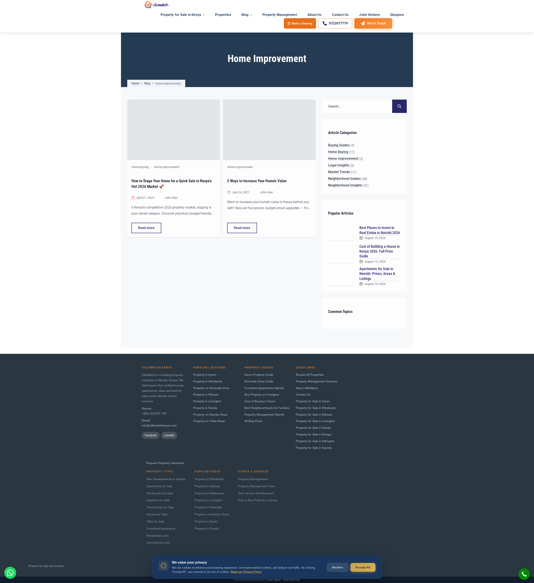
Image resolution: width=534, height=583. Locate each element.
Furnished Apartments (161, 528)
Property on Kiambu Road (210, 414)
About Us (314, 15)
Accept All (362, 567)
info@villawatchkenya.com (159, 425)
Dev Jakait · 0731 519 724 (284, 580)
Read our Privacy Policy (246, 571)
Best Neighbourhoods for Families (266, 408)
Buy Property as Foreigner (261, 394)
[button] (10, 573)
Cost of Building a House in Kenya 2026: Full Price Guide (379, 251)
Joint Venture (369, 15)
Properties (223, 15)
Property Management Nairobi (264, 414)
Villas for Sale (155, 521)
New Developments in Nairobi (165, 479)
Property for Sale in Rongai (313, 434)
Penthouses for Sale (159, 493)
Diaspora (397, 15)
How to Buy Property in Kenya (257, 500)
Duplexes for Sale (158, 500)
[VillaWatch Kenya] (156, 4)
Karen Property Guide (258, 374)
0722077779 (338, 23)
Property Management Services (317, 381)
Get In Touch (376, 23)
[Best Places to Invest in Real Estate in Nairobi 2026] (340, 232)
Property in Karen (204, 374)
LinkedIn (169, 435)
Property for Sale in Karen (313, 401)
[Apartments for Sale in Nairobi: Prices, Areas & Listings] (340, 276)
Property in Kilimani (206, 394)
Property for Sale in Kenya (181, 15)
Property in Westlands (207, 381)
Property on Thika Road (209, 421)
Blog (245, 15)
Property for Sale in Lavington (315, 421)
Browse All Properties (310, 374)
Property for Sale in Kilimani (314, 414)
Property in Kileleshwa (209, 493)
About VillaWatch (307, 388)
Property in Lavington (207, 401)
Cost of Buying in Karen (260, 401)
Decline (337, 567)
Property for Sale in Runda (313, 427)
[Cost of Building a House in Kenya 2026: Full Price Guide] (340, 253)
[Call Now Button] (524, 574)
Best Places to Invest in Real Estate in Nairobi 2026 (379, 230)
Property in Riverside (208, 507)
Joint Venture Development (256, 493)
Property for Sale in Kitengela (315, 441)
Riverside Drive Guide (258, 381)
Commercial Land (158, 542)
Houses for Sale (157, 514)
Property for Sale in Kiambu (314, 447)
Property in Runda (205, 408)
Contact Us (340, 15)
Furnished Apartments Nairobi (264, 388)
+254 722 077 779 (154, 413)
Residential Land (157, 535)
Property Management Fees (256, 486)
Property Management (279, 15)
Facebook (151, 435)
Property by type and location (46, 566)
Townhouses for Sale (160, 507)
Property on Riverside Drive (211, 388)
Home (135, 83)
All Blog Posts (253, 421)
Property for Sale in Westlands (316, 408)
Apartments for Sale (159, 486)
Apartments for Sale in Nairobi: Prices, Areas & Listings (377, 274)
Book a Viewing (302, 23)
